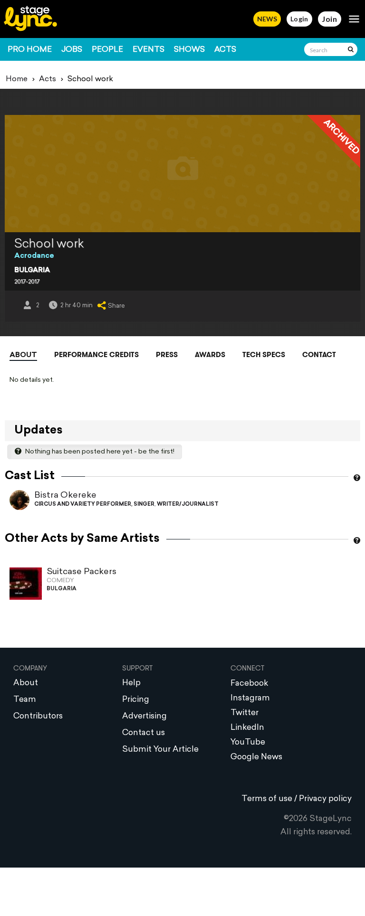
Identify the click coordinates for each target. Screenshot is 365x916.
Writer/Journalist (188, 504)
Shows (189, 50)
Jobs (71, 50)
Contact (319, 354)
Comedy (60, 581)
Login (299, 19)
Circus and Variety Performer (82, 504)
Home (17, 79)
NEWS (267, 19)
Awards (210, 354)
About (23, 355)
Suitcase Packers (81, 571)
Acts (225, 50)
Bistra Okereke (65, 495)
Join (329, 18)
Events (148, 50)
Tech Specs (263, 354)
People (107, 50)
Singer (144, 504)
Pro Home (30, 50)
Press (167, 354)
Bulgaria (32, 270)
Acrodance (34, 256)
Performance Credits (96, 354)
